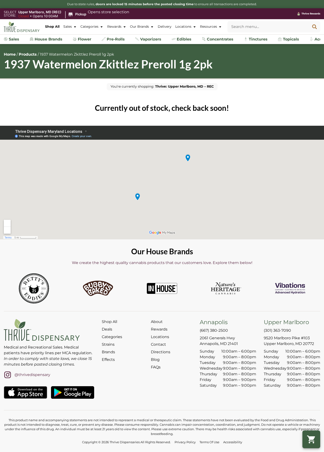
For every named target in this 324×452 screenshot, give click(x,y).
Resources (208, 26)
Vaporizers (150, 39)
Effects (108, 359)
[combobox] (268, 26)
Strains (108, 344)
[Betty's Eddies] (34, 288)
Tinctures (258, 39)
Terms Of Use (209, 442)
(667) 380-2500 (214, 330)
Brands (108, 352)
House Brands (47, 39)
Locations (183, 26)
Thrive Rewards (310, 13)
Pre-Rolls (115, 39)
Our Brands (139, 26)
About (157, 321)
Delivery (164, 26)
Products (28, 54)
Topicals (290, 39)
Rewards (114, 26)
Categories (89, 26)
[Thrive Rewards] (299, 14)
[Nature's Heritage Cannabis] (226, 288)
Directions (160, 352)
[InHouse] (162, 288)
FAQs (156, 367)
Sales (67, 26)
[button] (53, 14)
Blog (155, 359)
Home (10, 54)
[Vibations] (290, 288)
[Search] (314, 26)
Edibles (183, 39)
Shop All (52, 26)
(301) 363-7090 (277, 330)
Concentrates (219, 39)
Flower (84, 39)
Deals (107, 329)
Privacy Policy (185, 442)
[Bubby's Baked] (98, 288)
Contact (158, 344)
